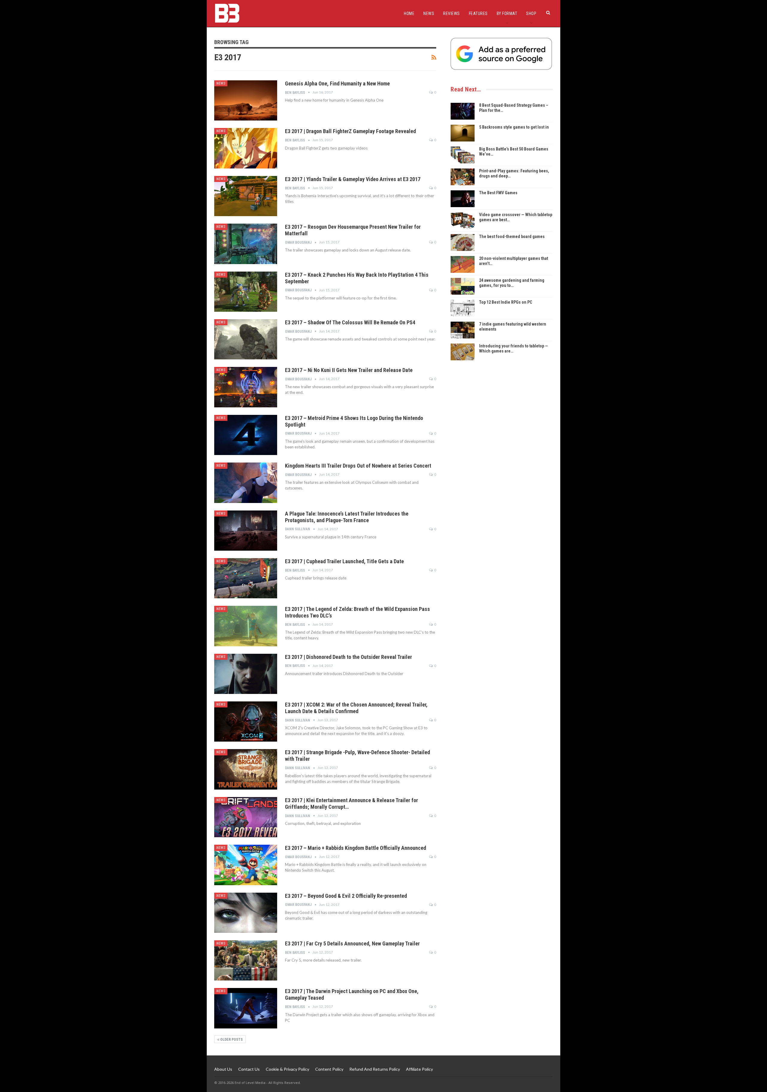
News (428, 13)
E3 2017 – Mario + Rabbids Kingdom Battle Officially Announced (355, 848)
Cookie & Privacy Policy (287, 1069)
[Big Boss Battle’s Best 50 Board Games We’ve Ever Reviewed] (463, 155)
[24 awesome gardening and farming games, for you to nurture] (463, 286)
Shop (531, 13)
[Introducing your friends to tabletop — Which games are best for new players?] (463, 352)
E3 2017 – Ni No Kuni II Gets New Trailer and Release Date (349, 370)
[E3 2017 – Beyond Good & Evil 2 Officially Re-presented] (245, 913)
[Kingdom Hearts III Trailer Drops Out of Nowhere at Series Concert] (245, 483)
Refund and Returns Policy (374, 1069)
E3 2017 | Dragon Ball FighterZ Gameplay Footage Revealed (350, 131)
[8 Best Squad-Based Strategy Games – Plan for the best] (463, 111)
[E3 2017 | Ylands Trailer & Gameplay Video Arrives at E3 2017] (245, 196)
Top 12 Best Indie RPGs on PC (505, 302)
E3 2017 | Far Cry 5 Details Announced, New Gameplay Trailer (352, 943)
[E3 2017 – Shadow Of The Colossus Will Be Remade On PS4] (245, 339)
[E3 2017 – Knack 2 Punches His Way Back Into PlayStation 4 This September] (245, 292)
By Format (507, 13)
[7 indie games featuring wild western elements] (463, 330)
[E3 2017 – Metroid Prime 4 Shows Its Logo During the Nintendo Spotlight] (245, 435)
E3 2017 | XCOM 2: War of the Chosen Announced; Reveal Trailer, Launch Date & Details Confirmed (356, 707)
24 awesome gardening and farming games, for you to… (511, 283)
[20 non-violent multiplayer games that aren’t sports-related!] (463, 264)
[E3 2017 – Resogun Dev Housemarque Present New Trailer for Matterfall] (245, 244)
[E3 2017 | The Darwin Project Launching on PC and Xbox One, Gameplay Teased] (245, 1008)
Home (409, 13)
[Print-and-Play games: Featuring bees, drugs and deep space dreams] (463, 176)
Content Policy (329, 1069)
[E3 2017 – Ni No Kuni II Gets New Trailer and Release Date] (245, 387)
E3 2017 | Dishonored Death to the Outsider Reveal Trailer (348, 657)
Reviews (451, 13)
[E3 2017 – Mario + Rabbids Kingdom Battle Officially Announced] (245, 865)
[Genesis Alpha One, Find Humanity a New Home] (245, 100)
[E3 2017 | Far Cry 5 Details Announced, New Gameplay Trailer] (245, 960)
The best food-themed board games (512, 236)
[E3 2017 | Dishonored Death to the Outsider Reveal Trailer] (245, 674)
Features (478, 13)
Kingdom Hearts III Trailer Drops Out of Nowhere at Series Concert (358, 466)
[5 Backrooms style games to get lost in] (463, 133)
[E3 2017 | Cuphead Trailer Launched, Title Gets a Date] (245, 578)
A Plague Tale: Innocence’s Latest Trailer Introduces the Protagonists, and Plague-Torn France (346, 516)
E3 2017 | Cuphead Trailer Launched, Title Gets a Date (344, 561)
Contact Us (249, 1069)
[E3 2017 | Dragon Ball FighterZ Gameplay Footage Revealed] (245, 148)
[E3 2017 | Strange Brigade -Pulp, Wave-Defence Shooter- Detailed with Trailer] (245, 769)
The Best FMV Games (498, 192)
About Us (223, 1069)
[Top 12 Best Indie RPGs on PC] (463, 308)
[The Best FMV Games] (463, 198)
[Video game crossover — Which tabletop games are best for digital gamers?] (463, 220)
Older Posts (231, 1039)
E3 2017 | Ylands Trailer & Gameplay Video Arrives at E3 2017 (352, 179)
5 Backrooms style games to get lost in (514, 127)
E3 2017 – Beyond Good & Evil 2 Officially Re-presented (346, 896)
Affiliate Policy (419, 1069)
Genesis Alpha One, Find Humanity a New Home (337, 83)
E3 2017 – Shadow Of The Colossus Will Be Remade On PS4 (350, 322)
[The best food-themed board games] (463, 242)
